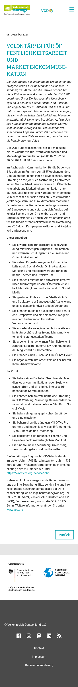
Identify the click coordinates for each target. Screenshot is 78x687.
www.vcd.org (15, 509)
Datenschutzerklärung (39, 665)
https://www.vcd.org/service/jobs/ (29, 473)
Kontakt (39, 648)
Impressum (39, 656)
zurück (64, 535)
